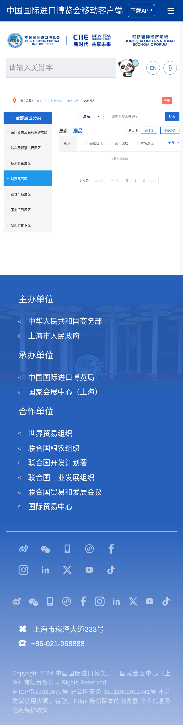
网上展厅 (72, 101)
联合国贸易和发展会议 (65, 492)
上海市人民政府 (54, 336)
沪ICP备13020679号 (40, 692)
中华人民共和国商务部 (65, 321)
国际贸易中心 (50, 507)
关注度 (149, 130)
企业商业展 (55, 101)
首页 (40, 101)
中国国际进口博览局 (61, 377)
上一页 (99, 180)
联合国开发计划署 (57, 463)
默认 (131, 130)
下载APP (141, 11)
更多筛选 (170, 130)
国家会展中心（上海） (65, 392)
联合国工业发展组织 (61, 477)
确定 (153, 181)
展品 (78, 131)
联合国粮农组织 (54, 448)
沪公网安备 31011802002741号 (113, 692)
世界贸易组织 (50, 433)
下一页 (115, 180)
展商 (64, 131)
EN (153, 68)
